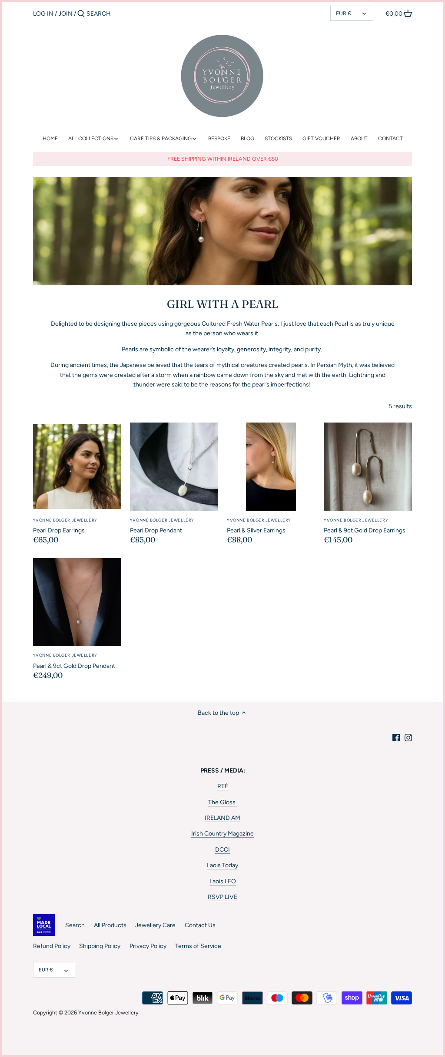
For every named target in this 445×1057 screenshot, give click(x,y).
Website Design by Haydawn (59, 1020)
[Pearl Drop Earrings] (77, 467)
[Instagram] (408, 737)
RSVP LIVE (222, 897)
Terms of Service (198, 946)
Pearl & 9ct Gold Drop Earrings (364, 526)
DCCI (222, 849)
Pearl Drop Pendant (162, 526)
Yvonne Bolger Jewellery (108, 1012)
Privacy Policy (148, 946)
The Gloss (222, 802)
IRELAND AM (222, 818)
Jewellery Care (155, 925)
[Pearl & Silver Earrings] (271, 467)
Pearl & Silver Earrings (259, 526)
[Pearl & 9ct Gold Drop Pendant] (77, 602)
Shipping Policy (99, 946)
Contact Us (200, 925)
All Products (110, 925)
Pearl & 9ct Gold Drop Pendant (74, 661)
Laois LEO (222, 881)
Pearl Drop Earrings (65, 526)
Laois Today (222, 865)
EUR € (343, 13)
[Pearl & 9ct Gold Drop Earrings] (368, 467)
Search (75, 925)
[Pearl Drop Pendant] (174, 467)
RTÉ (222, 786)
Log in (43, 13)
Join (65, 13)
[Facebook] (396, 737)
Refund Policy (51, 946)
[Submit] (81, 14)
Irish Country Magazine (222, 833)
